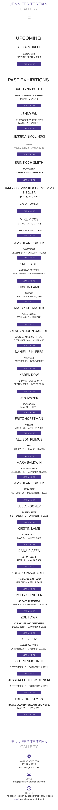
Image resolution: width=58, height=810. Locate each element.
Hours (29, 793)
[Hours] (29, 788)
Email (29, 779)
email (16, 799)
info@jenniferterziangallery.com (29, 781)
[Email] (29, 774)
